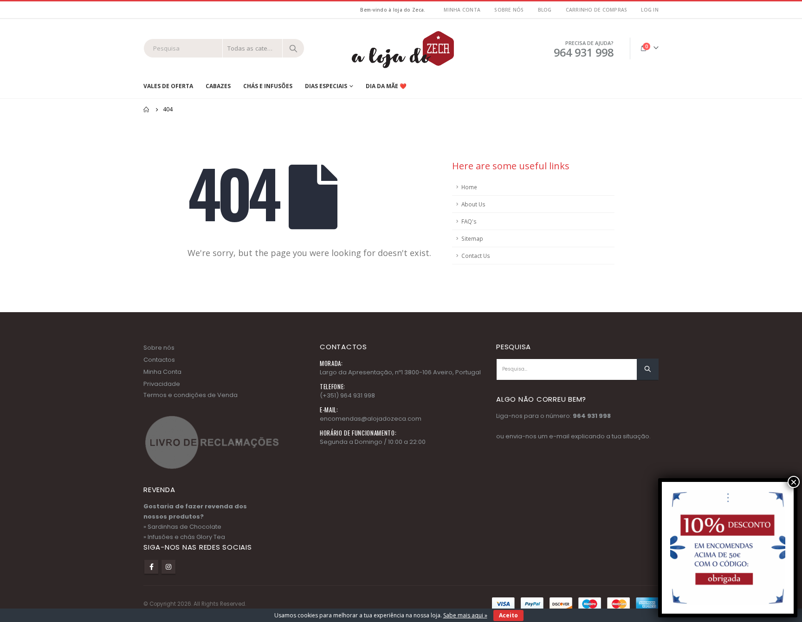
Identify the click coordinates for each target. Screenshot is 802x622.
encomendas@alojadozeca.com (370, 418)
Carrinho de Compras (596, 9)
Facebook (151, 567)
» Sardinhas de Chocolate (182, 526)
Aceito (508, 615)
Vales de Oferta (168, 86)
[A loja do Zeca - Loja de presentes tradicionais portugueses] (401, 48)
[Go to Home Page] (146, 109)
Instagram (168, 567)
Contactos (159, 359)
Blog (545, 9)
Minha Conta (162, 371)
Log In (650, 9)
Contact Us (475, 255)
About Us (473, 204)
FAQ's (469, 221)
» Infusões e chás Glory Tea (184, 536)
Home (469, 187)
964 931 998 (592, 415)
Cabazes (218, 86)
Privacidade (161, 383)
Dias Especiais (326, 86)
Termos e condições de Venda (190, 395)
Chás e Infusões (267, 86)
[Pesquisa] (293, 48)
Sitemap (472, 238)
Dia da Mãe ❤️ (386, 86)
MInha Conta (462, 9)
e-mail (559, 436)
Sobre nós (509, 9)
